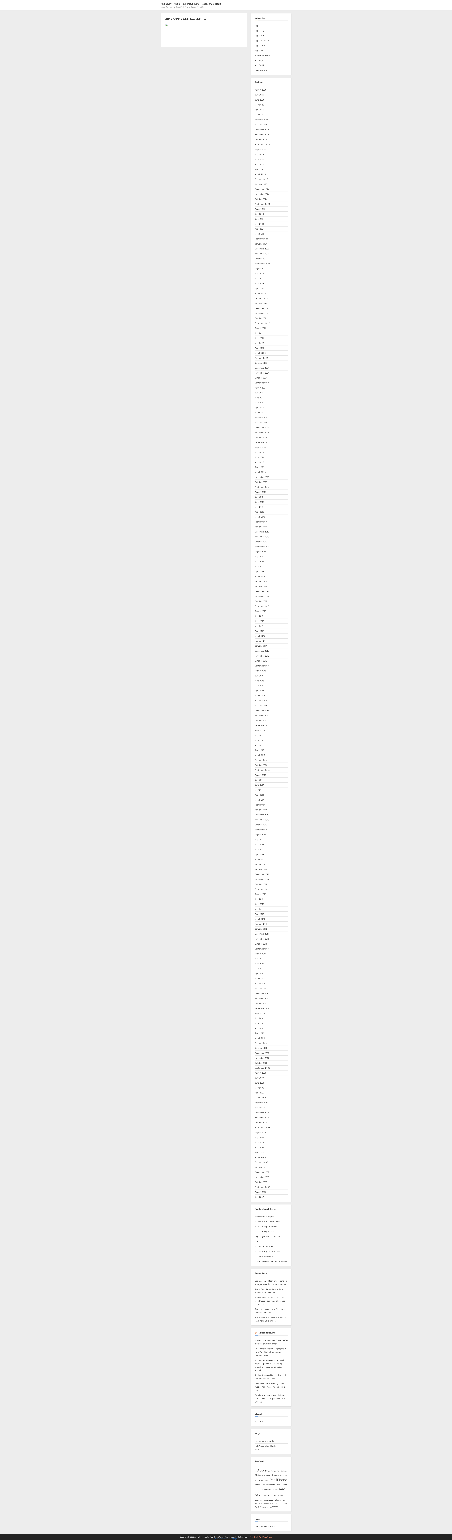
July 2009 (259, 1078)
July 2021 (259, 393)
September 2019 (262, 487)
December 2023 (262, 249)
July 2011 (259, 958)
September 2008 (262, 1127)
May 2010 (259, 1028)
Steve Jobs (258, 1503)
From (285, 1475)
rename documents (270, 1500)
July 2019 (259, 497)
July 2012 (259, 899)
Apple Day (259, 30)
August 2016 (260, 671)
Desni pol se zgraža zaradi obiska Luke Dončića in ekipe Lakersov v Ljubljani (270, 1398)
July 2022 (259, 333)
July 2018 (259, 556)
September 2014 (262, 770)
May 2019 (259, 507)
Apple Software (262, 40)
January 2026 (261, 124)
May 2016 (259, 685)
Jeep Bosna (260, 1421)
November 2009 (262, 1058)
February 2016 (261, 700)
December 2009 (262, 1053)
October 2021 (261, 378)
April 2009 (259, 1093)
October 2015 (261, 720)
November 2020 (262, 432)
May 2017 (259, 626)
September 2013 (262, 829)
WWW (275, 1507)
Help (262, 1480)
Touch (279, 1503)
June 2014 (259, 785)
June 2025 (259, 159)
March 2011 (260, 978)
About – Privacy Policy (265, 1526)
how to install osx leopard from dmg (271, 1261)
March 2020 (260, 472)
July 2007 (259, 1197)
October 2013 (261, 825)
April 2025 (259, 169)
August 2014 (260, 775)
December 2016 (262, 651)
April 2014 (259, 795)
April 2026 (259, 110)
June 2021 (259, 398)
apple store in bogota (264, 1216)
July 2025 (259, 154)
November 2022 (262, 313)
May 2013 (259, 849)
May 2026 (259, 105)
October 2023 (261, 258)
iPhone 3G (259, 1485)
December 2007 (262, 1172)
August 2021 (260, 388)
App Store (277, 1471)
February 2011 (261, 983)
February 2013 (261, 864)
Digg (274, 1475)
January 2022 (261, 363)
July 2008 (259, 1137)
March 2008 (260, 1157)
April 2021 (259, 407)
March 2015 (260, 755)
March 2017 (260, 636)
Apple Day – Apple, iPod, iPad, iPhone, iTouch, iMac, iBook (191, 3)
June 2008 (259, 1142)
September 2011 (262, 949)
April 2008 (259, 1152)
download (279, 1475)
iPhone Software (262, 55)
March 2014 (260, 800)
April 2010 (259, 1033)
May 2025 (259, 164)
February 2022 (261, 358)
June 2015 (259, 740)
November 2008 (262, 1117)
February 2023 (261, 298)
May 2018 (259, 566)
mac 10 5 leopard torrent (266, 1226)
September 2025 (262, 144)
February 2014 (261, 805)
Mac (262, 1489)
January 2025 (261, 184)
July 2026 (259, 95)
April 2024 (259, 229)
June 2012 (259, 904)
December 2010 (262, 993)
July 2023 (259, 273)
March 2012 (260, 919)
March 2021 (260, 412)
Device (268, 1475)
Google (257, 1480)
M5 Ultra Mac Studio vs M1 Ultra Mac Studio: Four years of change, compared (270, 1300)
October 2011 (261, 944)
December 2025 (262, 129)
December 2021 (262, 368)
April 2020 (259, 467)
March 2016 (260, 695)
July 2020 (259, 452)
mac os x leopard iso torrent (267, 1251)
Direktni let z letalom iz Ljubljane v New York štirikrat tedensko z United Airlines (270, 1352)
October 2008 (261, 1122)
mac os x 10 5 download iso (267, 1221)
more (282, 1496)
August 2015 (260, 730)
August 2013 (260, 834)
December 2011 (262, 934)
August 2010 (260, 1013)
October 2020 (261, 437)
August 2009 (260, 1073)
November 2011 (262, 939)
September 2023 (262, 263)
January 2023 (261, 303)
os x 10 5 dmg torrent (264, 1231)
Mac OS (275, 1490)
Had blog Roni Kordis (266, 1332)
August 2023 (260, 268)
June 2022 (259, 338)
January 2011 (260, 988)
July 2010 (259, 1018)
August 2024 (260, 209)
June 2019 (259, 502)
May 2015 (259, 745)
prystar (258, 1241)
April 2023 (259, 288)
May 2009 (259, 1088)
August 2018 (260, 551)
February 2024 (261, 239)
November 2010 (262, 998)
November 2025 (262, 134)
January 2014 (261, 810)
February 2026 (261, 119)
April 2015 (259, 750)
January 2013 (261, 869)
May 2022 (259, 343)
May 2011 (259, 968)
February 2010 (261, 1043)
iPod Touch (277, 1485)
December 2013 (262, 815)
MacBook (268, 1490)
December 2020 (262, 427)
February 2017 (261, 641)
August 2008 (260, 1132)
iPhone (281, 1480)
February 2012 (261, 924)
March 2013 (260, 859)
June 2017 (259, 621)
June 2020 (259, 457)
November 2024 (262, 194)
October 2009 (261, 1063)
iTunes (284, 1485)
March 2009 (260, 1098)
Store (264, 1503)
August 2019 (260, 492)
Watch (257, 1507)
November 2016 (262, 656)
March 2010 (260, 1038)
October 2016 (261, 661)
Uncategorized (261, 70)
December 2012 (262, 874)
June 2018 (259, 561)
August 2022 (260, 328)
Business (284, 1471)
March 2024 (260, 234)
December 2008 (262, 1112)
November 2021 (262, 373)
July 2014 (259, 780)
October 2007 (261, 1182)
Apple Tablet (260, 45)
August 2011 (260, 954)
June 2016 (259, 681)
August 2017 (260, 611)
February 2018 (261, 581)
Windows (263, 1507)
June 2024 (259, 219)
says (284, 1500)
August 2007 (260, 1192)
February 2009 (261, 1102)
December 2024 (262, 189)
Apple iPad (259, 35)
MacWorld (259, 65)
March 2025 (260, 174)
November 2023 (262, 254)
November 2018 (262, 537)
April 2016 (259, 690)
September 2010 (262, 1008)
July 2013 (259, 839)
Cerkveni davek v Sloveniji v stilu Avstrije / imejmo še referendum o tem (270, 1386)
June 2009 (259, 1083)
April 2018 (259, 571)
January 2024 (261, 244)
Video (284, 1503)
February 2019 (261, 522)
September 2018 (262, 546)
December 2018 (262, 532)
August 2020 (260, 447)
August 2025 (260, 149)
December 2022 (262, 308)
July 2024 (259, 214)
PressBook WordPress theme (261, 1537)
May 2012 (259, 909)
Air (256, 1471)
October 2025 (261, 139)
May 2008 (259, 1147)
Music (257, 1500)
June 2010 (259, 1023)
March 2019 (260, 517)
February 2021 (261, 417)
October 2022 (261, 318)
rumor (280, 1500)
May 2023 (259, 283)
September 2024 (262, 204)
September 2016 (262, 666)
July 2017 (259, 616)
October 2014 (261, 765)
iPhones (266, 1485)
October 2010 (261, 1003)
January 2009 (261, 1107)
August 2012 (260, 894)
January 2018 (261, 586)
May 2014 (259, 790)
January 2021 (261, 422)
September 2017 (262, 606)
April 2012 (259, 914)
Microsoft (271, 1496)
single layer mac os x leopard (268, 1236)
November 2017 (262, 596)
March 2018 (260, 576)
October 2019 (261, 482)
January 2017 (261, 646)
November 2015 (262, 715)
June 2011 (259, 963)
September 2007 (262, 1187)
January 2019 (261, 527)
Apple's (270, 1471)
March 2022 (260, 353)
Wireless (269, 1507)
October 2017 (261, 601)
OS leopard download (264, 1256)
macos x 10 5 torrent (264, 1246)
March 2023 (260, 293)
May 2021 (259, 402)
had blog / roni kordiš (264, 1441)
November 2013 (262, 820)
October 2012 (261, 884)
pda (261, 1500)
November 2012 (262, 879)
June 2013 (259, 844)
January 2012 (261, 929)
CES (257, 1475)
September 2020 (262, 442)
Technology (269, 1503)
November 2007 (262, 1177)
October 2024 (261, 199)
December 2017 (262, 591)
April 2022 (259, 348)
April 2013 (259, 854)
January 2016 (261, 705)
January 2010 (261, 1048)
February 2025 (261, 179)
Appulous (259, 50)
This (275, 1503)
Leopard (257, 1490)
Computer (262, 1475)
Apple (257, 25)
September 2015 (262, 725)
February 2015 (261, 760)
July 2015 (259, 735)
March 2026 (260, 114)
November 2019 (262, 477)
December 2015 (262, 710)
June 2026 (259, 100)
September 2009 (262, 1068)
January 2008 (261, 1167)
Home (266, 1480)
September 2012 (262, 889)
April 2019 (259, 512)
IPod (271, 1485)
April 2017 (259, 631)
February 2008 (261, 1162)
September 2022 (262, 323)
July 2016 (259, 676)
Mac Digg (259, 60)
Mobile (276, 1496)
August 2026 (260, 90)
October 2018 (261, 541)
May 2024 (259, 224)
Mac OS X (264, 1496)
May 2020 (259, 462)
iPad (272, 1480)
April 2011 (259, 973)
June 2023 (259, 278)
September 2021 (262, 383)
